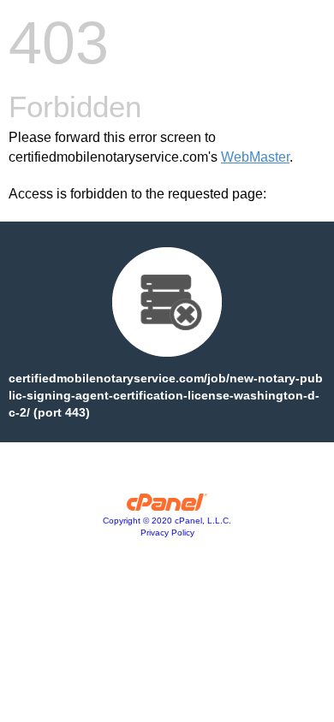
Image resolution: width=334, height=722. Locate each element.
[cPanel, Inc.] (167, 506)
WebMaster (255, 157)
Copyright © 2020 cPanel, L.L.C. (167, 520)
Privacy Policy (167, 532)
